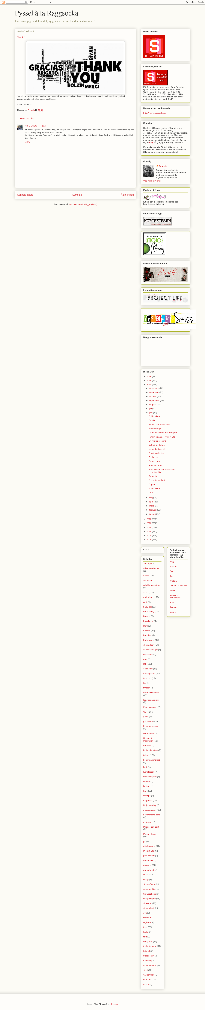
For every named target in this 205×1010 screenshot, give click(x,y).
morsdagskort (149, 810)
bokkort (146, 616)
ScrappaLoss (149, 894)
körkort (146, 781)
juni (151, 412)
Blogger (114, 1004)
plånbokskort (149, 846)
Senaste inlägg (25, 195)
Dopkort (152, 484)
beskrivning (148, 611)
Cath (172, 571)
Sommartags (155, 428)
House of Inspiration (148, 739)
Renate (173, 607)
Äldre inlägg (127, 195)
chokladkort (148, 645)
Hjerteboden (149, 733)
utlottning (147, 960)
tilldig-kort (147, 941)
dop (145, 659)
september (154, 400)
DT (144, 664)
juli (150, 408)
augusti (153, 404)
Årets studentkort (157, 480)
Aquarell (173, 566)
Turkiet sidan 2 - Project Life (162, 437)
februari (153, 510)
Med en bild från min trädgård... (164, 432)
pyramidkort (149, 855)
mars (152, 506)
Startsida (77, 195)
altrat (145, 592)
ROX (145, 874)
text (145, 937)
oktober (153, 396)
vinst (145, 970)
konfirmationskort (151, 760)
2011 (149, 527)
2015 (149, 380)
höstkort (147, 745)
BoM (145, 626)
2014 (149, 384)
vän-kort (147, 979)
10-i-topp (147, 563)
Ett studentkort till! (157, 449)
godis (145, 716)
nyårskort (147, 822)
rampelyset (148, 870)
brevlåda (147, 635)
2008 (149, 539)
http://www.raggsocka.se (154, 113)
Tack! (151, 492)
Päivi (172, 602)
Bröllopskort (154, 416)
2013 (149, 519)
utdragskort (148, 956)
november (154, 392)
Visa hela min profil (152, 181)
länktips (147, 795)
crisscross (148, 654)
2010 (149, 531)
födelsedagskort (150, 700)
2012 (149, 523)
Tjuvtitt (152, 420)
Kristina (173, 581)
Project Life (148, 851)
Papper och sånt (151, 827)
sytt (145, 913)
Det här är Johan (157, 445)
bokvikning (148, 621)
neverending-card (151, 814)
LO (144, 791)
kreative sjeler (150, 776)
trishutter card (150, 946)
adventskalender (151, 568)
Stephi (173, 612)
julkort (146, 755)
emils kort (147, 668)
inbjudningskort (150, 750)
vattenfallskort (150, 965)
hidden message (151, 726)
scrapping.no (149, 898)
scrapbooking (149, 889)
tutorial (146, 951)
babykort (147, 607)
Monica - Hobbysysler (175, 596)
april (151, 502)
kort (145, 767)
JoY (26, 126)
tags (145, 927)
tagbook (147, 922)
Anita (172, 562)
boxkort (146, 630)
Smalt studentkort (157, 453)
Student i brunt (156, 465)
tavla (145, 932)
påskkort (147, 865)
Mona (172, 590)
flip (144, 683)
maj (151, 497)
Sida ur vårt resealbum (159, 424)
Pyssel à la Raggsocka (46, 12)
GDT (145, 712)
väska (146, 984)
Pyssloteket (148, 860)
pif (144, 841)
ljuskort (146, 786)
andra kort (148, 597)
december (154, 388)
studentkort (148, 908)
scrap (146, 879)
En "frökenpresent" (157, 441)
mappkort (147, 800)
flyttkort (146, 688)
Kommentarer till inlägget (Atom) (83, 204)
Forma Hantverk (151, 692)
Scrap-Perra (149, 884)
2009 (149, 535)
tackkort (147, 917)
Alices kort (148, 580)
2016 (149, 376)
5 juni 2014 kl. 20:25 (38, 126)
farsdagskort (149, 673)
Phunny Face (149, 834)
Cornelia (163, 166)
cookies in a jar (150, 649)
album (146, 575)
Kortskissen (148, 772)
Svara (27, 142)
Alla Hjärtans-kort (151, 585)
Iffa (171, 576)
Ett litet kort (154, 457)
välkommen (148, 975)
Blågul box (153, 476)
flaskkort (147, 678)
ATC (145, 602)
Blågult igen (154, 461)
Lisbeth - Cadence (178, 585)
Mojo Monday (149, 805)
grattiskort (148, 721)
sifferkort (147, 903)
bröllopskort (148, 640)
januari (152, 514)
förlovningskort (150, 707)
